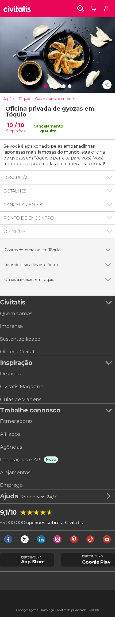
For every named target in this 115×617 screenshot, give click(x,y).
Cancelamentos (23, 204)
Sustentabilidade (20, 339)
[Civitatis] (17, 8)
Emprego (11, 485)
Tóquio (24, 98)
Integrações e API (20, 459)
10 (15, 125)
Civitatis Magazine (21, 386)
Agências (11, 447)
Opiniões (14, 231)
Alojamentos (15, 472)
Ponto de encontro (28, 218)
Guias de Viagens (20, 399)
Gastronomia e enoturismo (57, 98)
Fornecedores (16, 421)
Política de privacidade (71, 610)
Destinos (10, 374)
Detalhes (14, 191)
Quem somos (16, 313)
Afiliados (10, 434)
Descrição (16, 177)
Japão (8, 98)
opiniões (17, 131)
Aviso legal (48, 610)
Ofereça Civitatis (19, 352)
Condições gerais (27, 610)
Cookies (94, 610)
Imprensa (11, 326)
